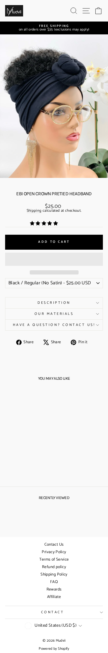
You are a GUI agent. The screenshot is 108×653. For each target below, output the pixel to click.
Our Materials (54, 314)
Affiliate (54, 597)
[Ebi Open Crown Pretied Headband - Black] (16, 467)
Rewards (54, 589)
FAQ (54, 582)
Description (54, 303)
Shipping (34, 211)
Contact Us (54, 544)
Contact (52, 612)
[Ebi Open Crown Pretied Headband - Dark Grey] (30, 467)
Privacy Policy (54, 552)
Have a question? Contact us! (54, 325)
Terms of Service (54, 559)
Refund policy (54, 567)
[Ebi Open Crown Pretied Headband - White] (23, 467)
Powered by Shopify (54, 649)
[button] (44, 223)
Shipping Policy (54, 574)
